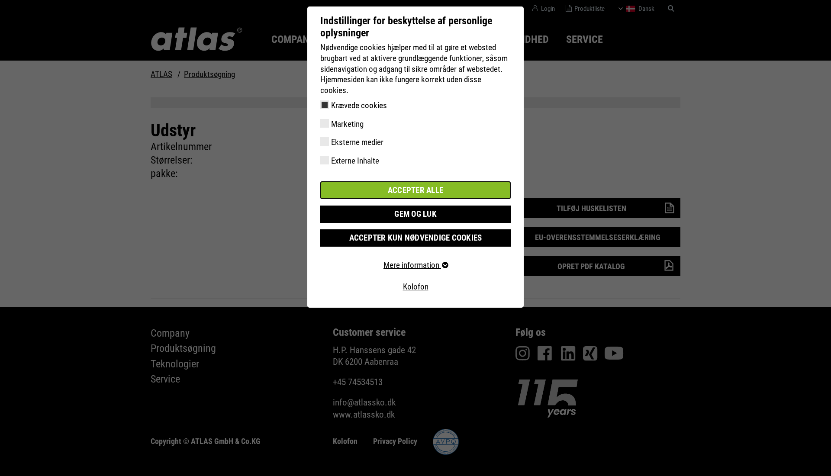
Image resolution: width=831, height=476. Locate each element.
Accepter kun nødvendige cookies (415, 238)
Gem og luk (415, 214)
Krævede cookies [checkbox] (359, 105)
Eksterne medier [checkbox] (357, 142)
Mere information (412, 265)
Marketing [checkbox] (347, 124)
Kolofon (415, 287)
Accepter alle (415, 190)
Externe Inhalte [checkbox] (355, 161)
